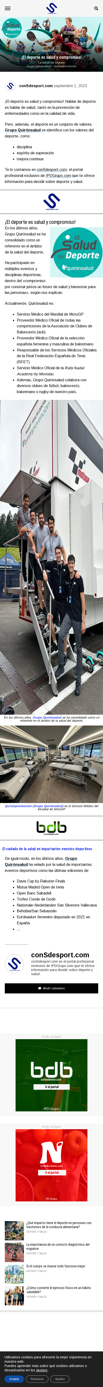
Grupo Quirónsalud (47, 717)
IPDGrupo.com (58, 176)
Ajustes (60, 1379)
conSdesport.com (36, 86)
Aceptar (14, 1379)
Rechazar (37, 1379)
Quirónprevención (18, 806)
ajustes (41, 1370)
